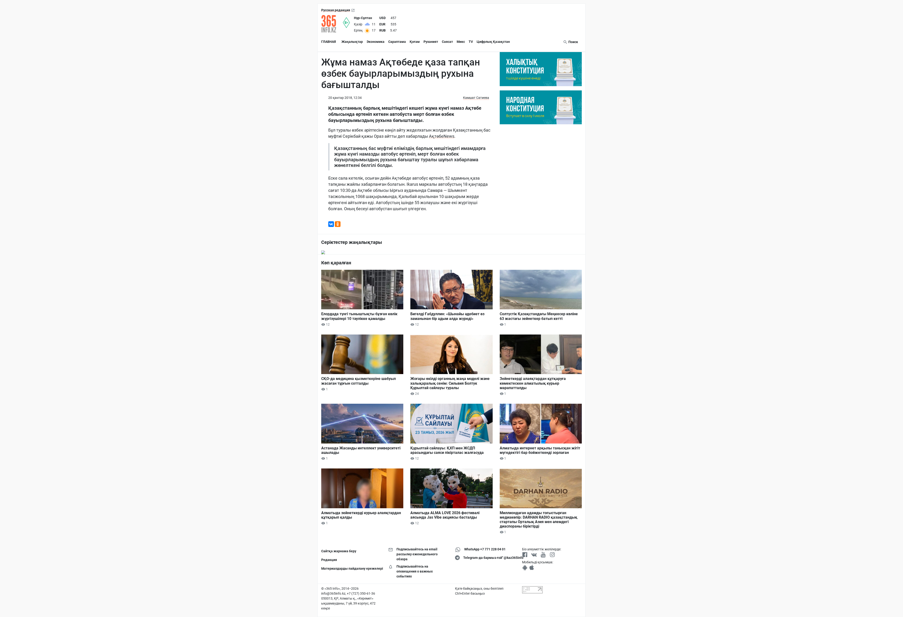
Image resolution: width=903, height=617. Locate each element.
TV (471, 42)
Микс (461, 42)
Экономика (375, 42)
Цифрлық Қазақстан (493, 42)
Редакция (329, 560)
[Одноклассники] (338, 224)
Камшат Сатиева (476, 98)
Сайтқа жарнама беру (338, 551)
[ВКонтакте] (331, 224)
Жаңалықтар (352, 42)
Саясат (447, 42)
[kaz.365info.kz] (332, 24)
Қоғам (415, 42)
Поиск (573, 42)
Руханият (431, 42)
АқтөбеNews (441, 136)
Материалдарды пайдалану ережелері (351, 568)
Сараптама (397, 42)
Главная (328, 42)
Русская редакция (335, 10)
